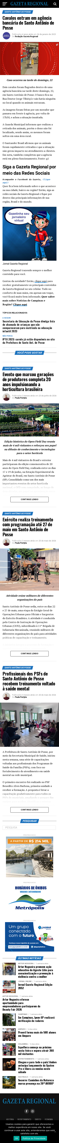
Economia (49, 1119)
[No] (55, 1131)
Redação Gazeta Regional (26, 36)
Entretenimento (24, 1119)
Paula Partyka (21, 398)
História (10, 1119)
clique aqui (41, 281)
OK (16, 1138)
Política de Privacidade (34, 1138)
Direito (38, 1119)
